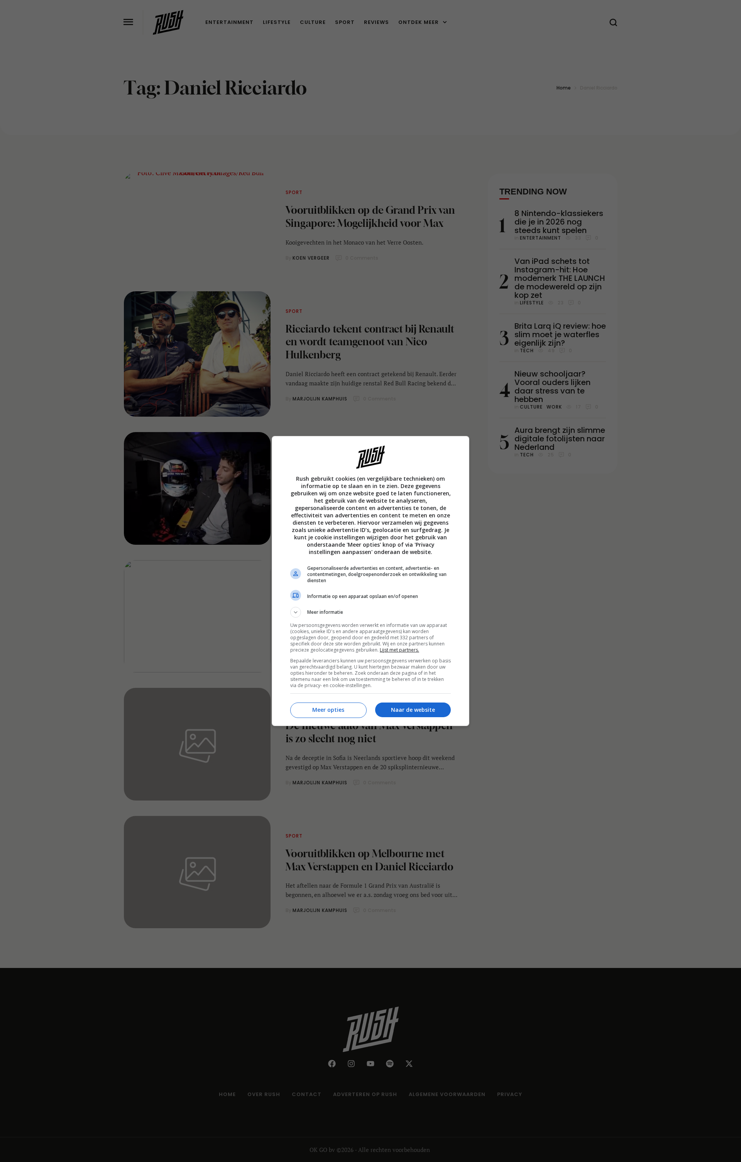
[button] (370, 612)
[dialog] (370, 581)
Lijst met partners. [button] (399, 650)
